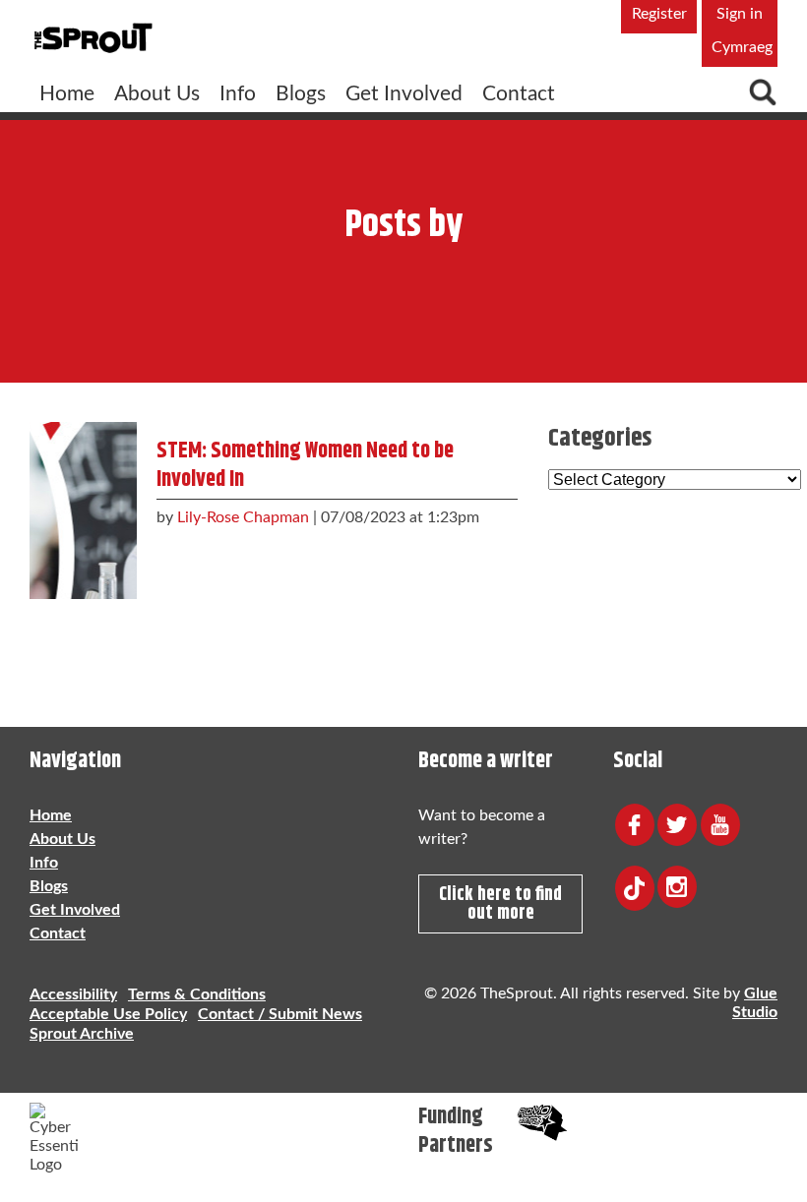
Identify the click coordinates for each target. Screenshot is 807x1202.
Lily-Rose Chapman (243, 517)
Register (659, 14)
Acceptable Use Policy (108, 1014)
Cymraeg (742, 47)
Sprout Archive (82, 1034)
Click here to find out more (500, 904)
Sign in (739, 14)
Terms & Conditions (197, 994)
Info (237, 94)
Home (66, 94)
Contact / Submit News (280, 1014)
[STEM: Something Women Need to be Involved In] (83, 505)
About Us (157, 94)
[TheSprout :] (93, 39)
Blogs (301, 94)
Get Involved (404, 94)
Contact (518, 94)
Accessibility (73, 994)
